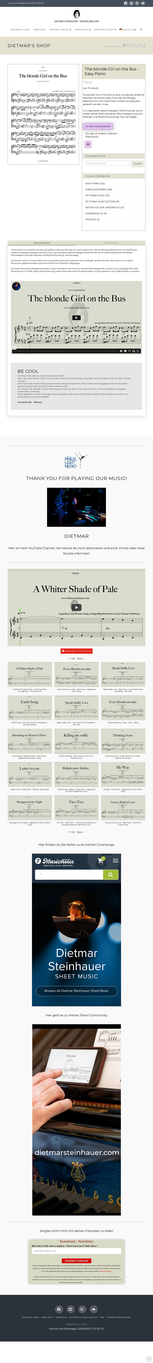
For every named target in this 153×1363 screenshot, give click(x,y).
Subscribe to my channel (78, 651)
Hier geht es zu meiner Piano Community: (76, 1015)
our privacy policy (88, 1282)
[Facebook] (126, 3)
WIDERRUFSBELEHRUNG (119, 1317)
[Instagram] (137, 3)
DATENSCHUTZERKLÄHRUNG (83, 1317)
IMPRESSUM (61, 1317)
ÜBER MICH (47, 1317)
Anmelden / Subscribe (76, 1261)
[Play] (76, 607)
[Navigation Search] (141, 31)
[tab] (42, 243)
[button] (88, 144)
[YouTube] (131, 3)
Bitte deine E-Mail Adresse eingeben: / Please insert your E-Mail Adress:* (65, 1245)
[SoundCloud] (143, 3)
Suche (137, 163)
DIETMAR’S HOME (30, 1317)
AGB (102, 1317)
